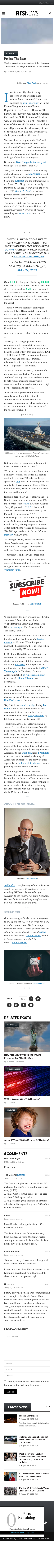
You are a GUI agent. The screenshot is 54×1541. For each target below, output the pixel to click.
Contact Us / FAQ (9, 1539)
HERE (42, 932)
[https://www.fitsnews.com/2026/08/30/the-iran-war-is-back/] (10, 1418)
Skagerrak (34, 174)
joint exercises (31, 103)
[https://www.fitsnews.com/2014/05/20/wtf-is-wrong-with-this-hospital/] (27, 1081)
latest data (27, 752)
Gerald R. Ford (22, 191)
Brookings (43, 752)
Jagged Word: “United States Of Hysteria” (26, 1140)
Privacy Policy (43, 1539)
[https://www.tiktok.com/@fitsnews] (45, 1523)
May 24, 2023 (27, 270)
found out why (27, 705)
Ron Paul (9, 700)
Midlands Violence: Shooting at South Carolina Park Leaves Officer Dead (33, 1440)
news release (25, 213)
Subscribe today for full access (22, 1528)
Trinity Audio (32, 83)
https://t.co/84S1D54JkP (29, 256)
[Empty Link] (47, 1406)
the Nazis (20, 664)
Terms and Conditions (27, 1539)
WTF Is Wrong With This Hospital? (22, 1099)
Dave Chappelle (24, 162)
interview (8, 534)
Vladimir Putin (12, 570)
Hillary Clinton (24, 678)
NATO (29, 507)
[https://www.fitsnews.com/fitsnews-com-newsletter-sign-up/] (27, 965)
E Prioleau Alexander (15, 1062)
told (18, 481)
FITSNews (10, 72)
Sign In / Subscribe (46, 3)
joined (26, 503)
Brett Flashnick (31, 878)
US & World (11, 53)
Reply (47, 1158)
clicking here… (39, 983)
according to (17, 627)
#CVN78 (9, 249)
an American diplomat (34, 674)
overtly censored (36, 715)
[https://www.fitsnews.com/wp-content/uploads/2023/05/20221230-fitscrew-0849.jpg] (27, 842)
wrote (17, 700)
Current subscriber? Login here (22, 1532)
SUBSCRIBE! (35, 603)
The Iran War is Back (28, 1416)
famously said (40, 162)
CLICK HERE (33, 935)
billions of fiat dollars (29, 763)
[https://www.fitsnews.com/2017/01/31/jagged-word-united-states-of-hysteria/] (27, 1122)
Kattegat (19, 180)
